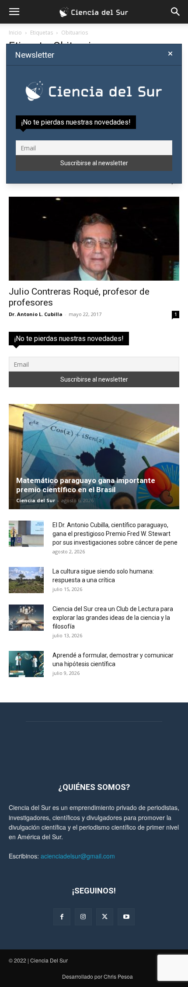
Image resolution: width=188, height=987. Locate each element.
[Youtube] (126, 916)
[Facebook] (61, 916)
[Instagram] (83, 916)
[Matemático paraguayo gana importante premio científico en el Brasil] (94, 456)
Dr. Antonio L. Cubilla (36, 314)
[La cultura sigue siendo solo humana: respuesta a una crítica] (26, 580)
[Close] (170, 53)
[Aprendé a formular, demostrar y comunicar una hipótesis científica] (26, 664)
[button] (14, 12)
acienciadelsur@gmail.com (78, 855)
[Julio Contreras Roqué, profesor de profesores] (94, 239)
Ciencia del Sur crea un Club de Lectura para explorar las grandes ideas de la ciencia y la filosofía (112, 617)
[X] (104, 916)
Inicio (15, 32)
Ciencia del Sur (35, 500)
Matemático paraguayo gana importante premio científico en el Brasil (85, 485)
